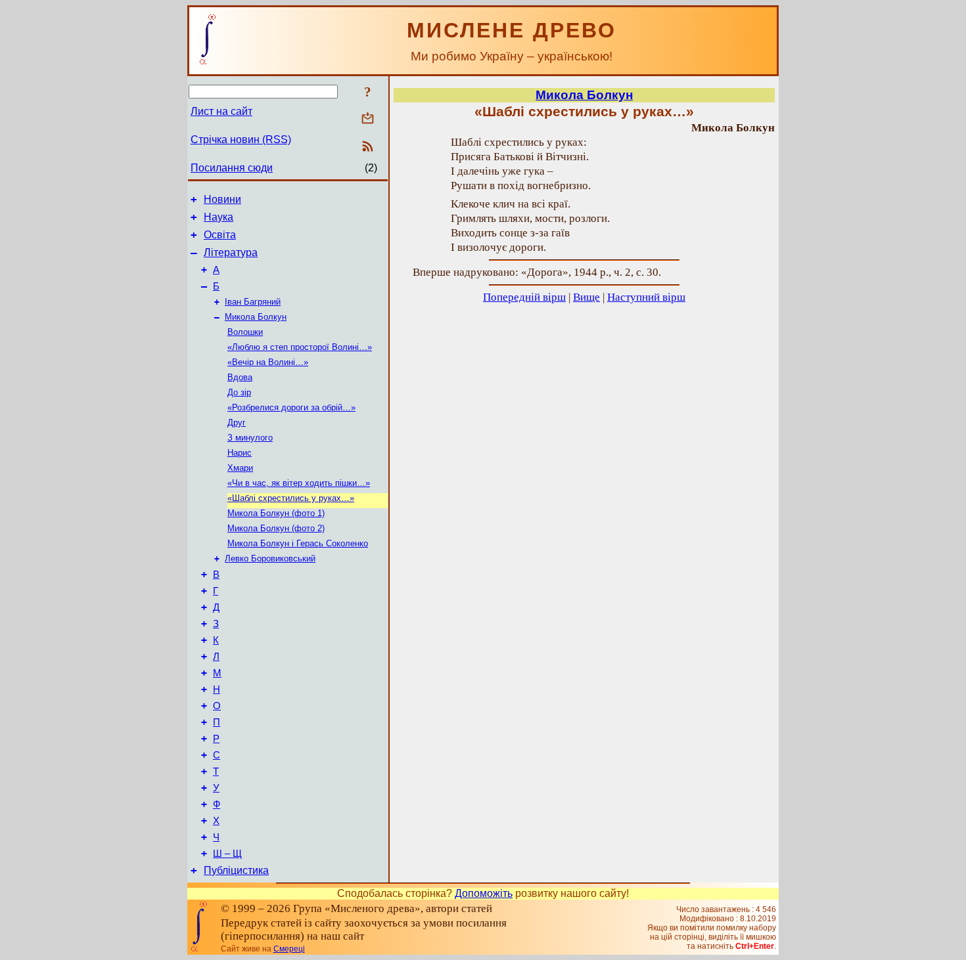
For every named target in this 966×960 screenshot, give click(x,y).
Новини (222, 199)
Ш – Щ (227, 853)
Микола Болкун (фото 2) (276, 528)
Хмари (240, 468)
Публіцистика (236, 870)
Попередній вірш (524, 297)
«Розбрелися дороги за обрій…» (291, 407)
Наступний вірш (646, 297)
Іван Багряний (253, 302)
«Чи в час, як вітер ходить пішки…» (298, 483)
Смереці (289, 948)
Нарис (239, 453)
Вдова (239, 377)
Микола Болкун (256, 317)
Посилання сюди (232, 167)
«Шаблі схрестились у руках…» (290, 498)
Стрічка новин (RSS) (241, 139)
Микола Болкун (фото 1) (276, 513)
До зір (239, 392)
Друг (236, 422)
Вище (586, 297)
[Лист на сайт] (367, 119)
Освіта (220, 234)
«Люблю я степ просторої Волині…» (299, 347)
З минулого (250, 438)
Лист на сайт (221, 111)
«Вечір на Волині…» (267, 362)
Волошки (245, 332)
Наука (218, 217)
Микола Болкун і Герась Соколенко (297, 543)
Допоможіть (484, 893)
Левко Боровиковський (270, 558)
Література (231, 252)
